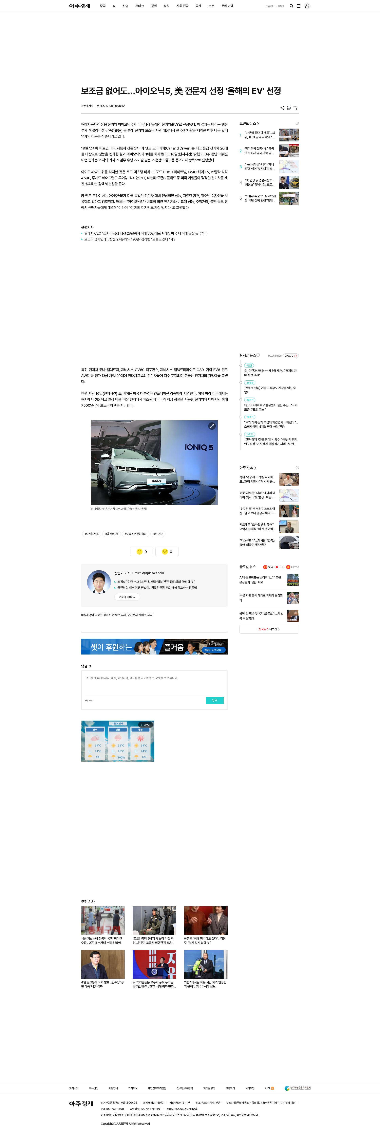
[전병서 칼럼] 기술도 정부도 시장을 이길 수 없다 (270, 390)
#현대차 (157, 534)
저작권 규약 (209, 1088)
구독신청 (93, 1088)
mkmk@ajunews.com (149, 573)
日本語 (280, 6)
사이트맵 (250, 1088)
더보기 (258, 630)
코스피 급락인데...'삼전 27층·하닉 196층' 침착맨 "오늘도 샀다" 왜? (129, 239)
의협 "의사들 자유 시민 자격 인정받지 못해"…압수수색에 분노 (205, 984)
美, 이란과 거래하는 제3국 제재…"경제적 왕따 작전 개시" (270, 373)
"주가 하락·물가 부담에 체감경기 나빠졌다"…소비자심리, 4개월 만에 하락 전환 (271, 425)
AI (114, 6)
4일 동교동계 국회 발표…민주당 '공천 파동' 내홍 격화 (102, 984)
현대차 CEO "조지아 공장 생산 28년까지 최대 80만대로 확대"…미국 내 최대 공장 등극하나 (146, 233)
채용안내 (113, 1088)
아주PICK (246, 468)
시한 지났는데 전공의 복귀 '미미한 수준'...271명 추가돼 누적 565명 (101, 941)
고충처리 (230, 1088)
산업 (125, 6)
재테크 (139, 6)
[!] (297, 123)
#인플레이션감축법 (135, 534)
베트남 (295, 567)
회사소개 (73, 1088)
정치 (166, 6)
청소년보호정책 (185, 1088)
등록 (214, 700)
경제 (154, 6)
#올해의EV (111, 534)
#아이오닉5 (91, 534)
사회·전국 (183, 6)
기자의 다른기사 (127, 597)
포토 (211, 6)
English (270, 6)
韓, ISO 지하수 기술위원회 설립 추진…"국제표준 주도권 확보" (270, 407)
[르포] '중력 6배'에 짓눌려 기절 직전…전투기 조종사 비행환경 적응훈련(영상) (153, 941)
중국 (103, 6)
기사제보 (132, 1088)
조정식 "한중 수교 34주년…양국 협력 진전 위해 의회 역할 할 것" (156, 582)
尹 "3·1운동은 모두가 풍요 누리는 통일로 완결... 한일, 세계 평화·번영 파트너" (153, 984)
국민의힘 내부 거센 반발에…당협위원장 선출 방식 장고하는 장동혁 (157, 588)
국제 (198, 6)
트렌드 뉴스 (247, 123)
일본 (282, 567)
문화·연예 (227, 6)
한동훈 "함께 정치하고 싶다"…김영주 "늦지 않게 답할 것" (205, 941)
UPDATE (289, 356)
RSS (267, 1088)
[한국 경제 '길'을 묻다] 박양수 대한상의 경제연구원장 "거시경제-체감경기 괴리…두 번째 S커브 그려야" (270, 442)
